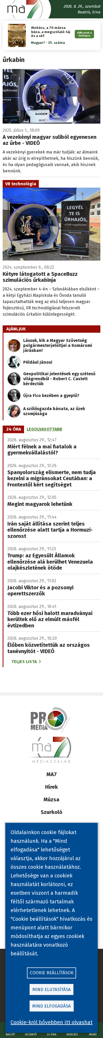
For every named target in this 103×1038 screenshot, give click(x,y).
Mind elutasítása (51, 989)
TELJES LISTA (24, 661)
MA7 (51, 774)
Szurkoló (51, 812)
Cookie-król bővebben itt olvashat (51, 1022)
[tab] (13, 429)
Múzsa (51, 799)
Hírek (51, 787)
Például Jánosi (37, 362)
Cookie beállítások (51, 973)
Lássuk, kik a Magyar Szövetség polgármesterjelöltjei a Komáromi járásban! (57, 345)
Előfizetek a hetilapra (84, 34)
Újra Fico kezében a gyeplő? (51, 395)
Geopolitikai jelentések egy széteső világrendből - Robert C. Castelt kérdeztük (59, 378)
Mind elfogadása (51, 1006)
